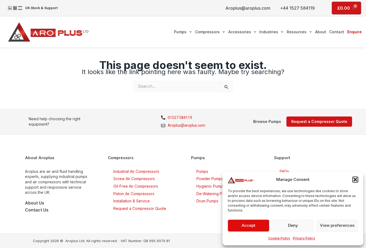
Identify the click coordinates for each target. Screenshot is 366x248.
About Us (34, 203)
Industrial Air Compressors (136, 171)
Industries (268, 32)
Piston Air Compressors (133, 193)
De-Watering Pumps (213, 193)
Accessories (239, 32)
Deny (293, 225)
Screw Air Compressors (134, 178)
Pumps (180, 32)
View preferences (337, 225)
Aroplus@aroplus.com (247, 8)
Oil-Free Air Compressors (135, 186)
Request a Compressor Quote (139, 208)
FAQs (284, 171)
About (320, 32)
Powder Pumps (209, 178)
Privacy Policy (304, 238)
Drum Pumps (207, 201)
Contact (336, 32)
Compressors (207, 32)
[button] (355, 179)
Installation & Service (131, 201)
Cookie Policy (279, 238)
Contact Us (36, 210)
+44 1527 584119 (297, 8)
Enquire (354, 32)
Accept (248, 225)
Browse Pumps (267, 121)
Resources (297, 32)
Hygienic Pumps (210, 186)
